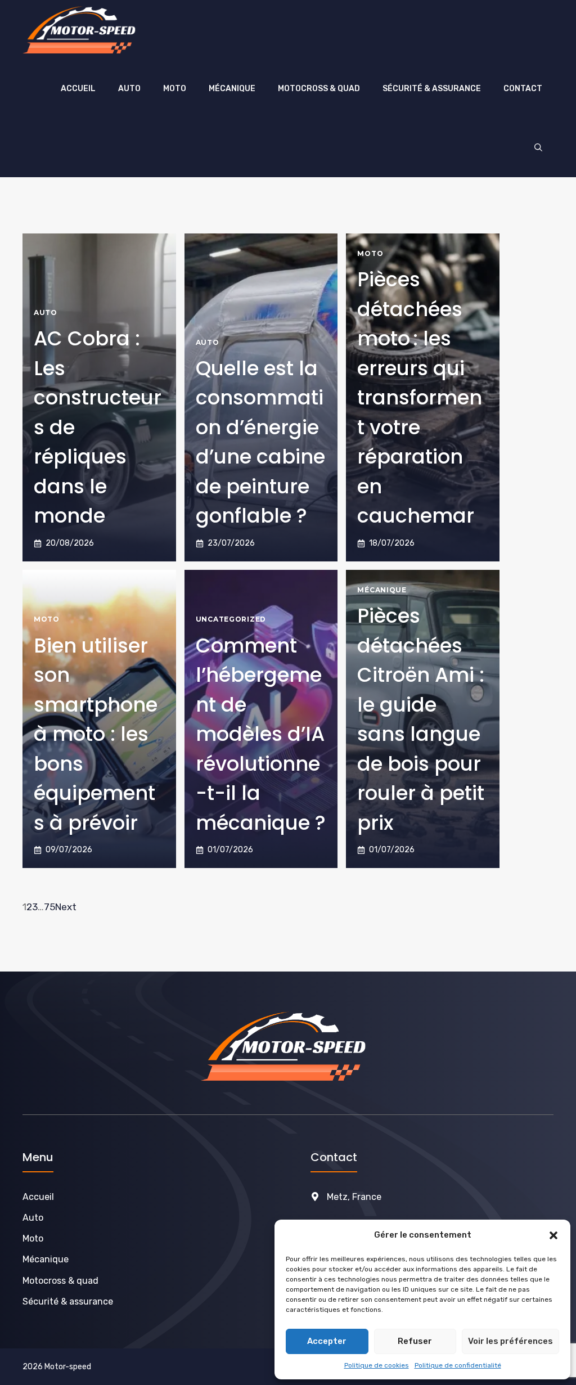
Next (65, 906)
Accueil (78, 88)
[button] (553, 1235)
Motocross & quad (60, 1280)
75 (49, 906)
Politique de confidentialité (458, 1365)
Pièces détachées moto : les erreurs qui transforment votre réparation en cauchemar (419, 397)
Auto (129, 88)
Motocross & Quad (319, 88)
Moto (174, 88)
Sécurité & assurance (431, 88)
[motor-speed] (82, 29)
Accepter (326, 1341)
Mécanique (232, 88)
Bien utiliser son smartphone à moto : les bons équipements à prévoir (96, 734)
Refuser (415, 1341)
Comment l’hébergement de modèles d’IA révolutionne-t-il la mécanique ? (261, 734)
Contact (522, 88)
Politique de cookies (376, 1365)
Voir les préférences (510, 1341)
